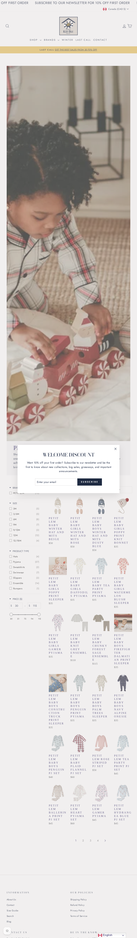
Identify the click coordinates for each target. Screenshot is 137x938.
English (107, 935)
